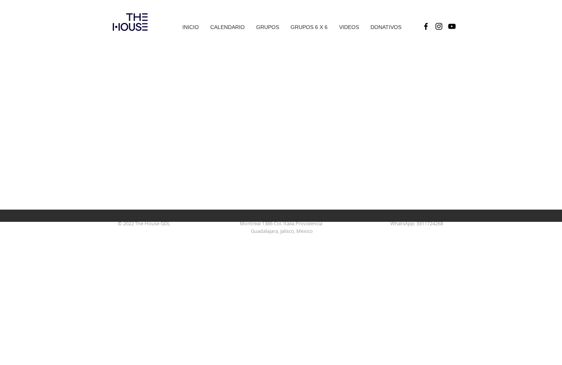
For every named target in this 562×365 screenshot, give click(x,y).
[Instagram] (438, 26)
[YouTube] (451, 26)
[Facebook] (425, 26)
